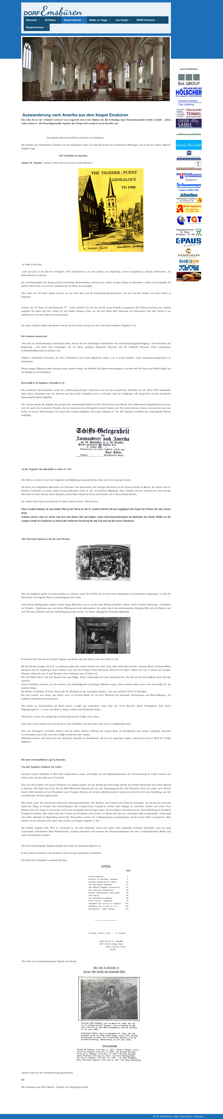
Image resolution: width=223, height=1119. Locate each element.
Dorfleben (50, 20)
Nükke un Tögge (98, 20)
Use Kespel (122, 20)
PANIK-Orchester (145, 20)
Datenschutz (185, 1116)
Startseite (31, 20)
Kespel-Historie (72, 20)
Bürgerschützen (35, 27)
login (176, 1116)
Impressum (198, 1116)
